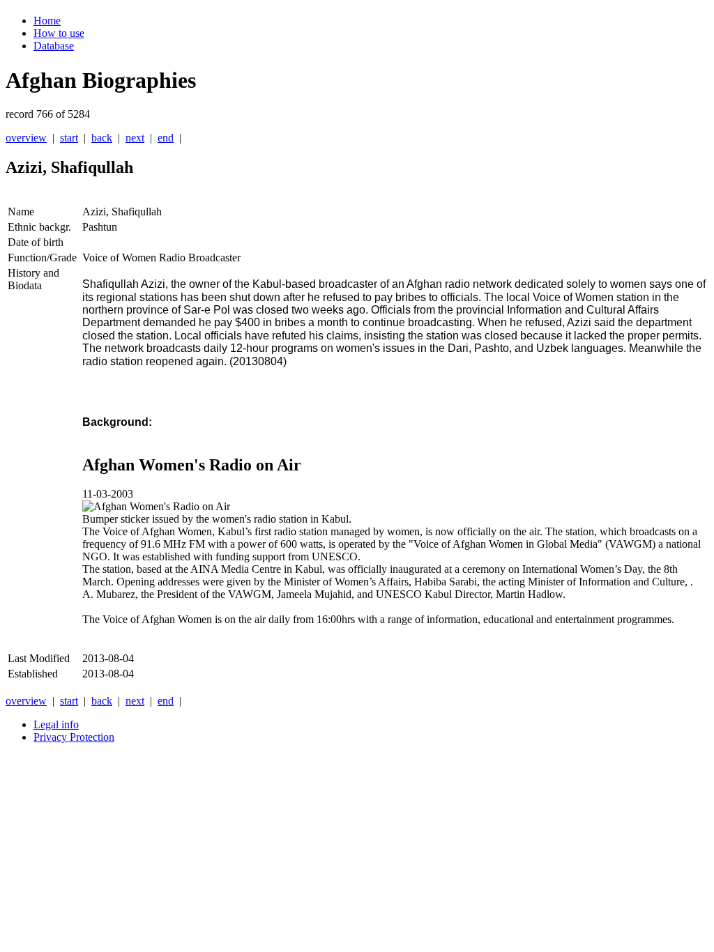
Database (53, 46)
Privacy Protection (73, 737)
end (166, 138)
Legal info (56, 724)
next (135, 138)
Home (47, 20)
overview (26, 138)
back (101, 138)
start (69, 138)
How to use (58, 33)
